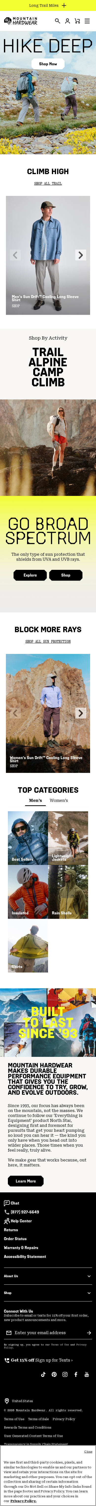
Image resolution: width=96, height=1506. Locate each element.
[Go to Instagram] (65, 1376)
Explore (30, 575)
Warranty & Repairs (21, 1247)
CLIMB (48, 382)
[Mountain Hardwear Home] (20, 21)
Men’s (35, 800)
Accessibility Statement (25, 1256)
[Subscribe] (89, 1333)
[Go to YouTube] (86, 1376)
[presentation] (58, 21)
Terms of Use (60, 1345)
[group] (48, 1360)
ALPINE (48, 362)
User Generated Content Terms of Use (33, 1436)
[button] (87, 21)
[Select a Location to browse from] (7, 1401)
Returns (11, 1230)
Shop (65, 575)
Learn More (26, 1181)
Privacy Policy (64, 1419)
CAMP (48, 372)
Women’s (59, 800)
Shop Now (48, 64)
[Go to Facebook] (75, 1376)
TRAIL (48, 352)
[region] (48, 1475)
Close (88, 1451)
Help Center (21, 1221)
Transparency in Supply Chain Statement (36, 1444)
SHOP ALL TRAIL (48, 183)
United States (22, 1401)
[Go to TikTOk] (43, 1376)
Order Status (15, 1238)
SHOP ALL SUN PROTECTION (48, 642)
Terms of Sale (38, 1419)
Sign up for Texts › (38, 1360)
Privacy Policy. (23, 1501)
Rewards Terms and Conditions (27, 1427)
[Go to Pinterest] (54, 1376)
